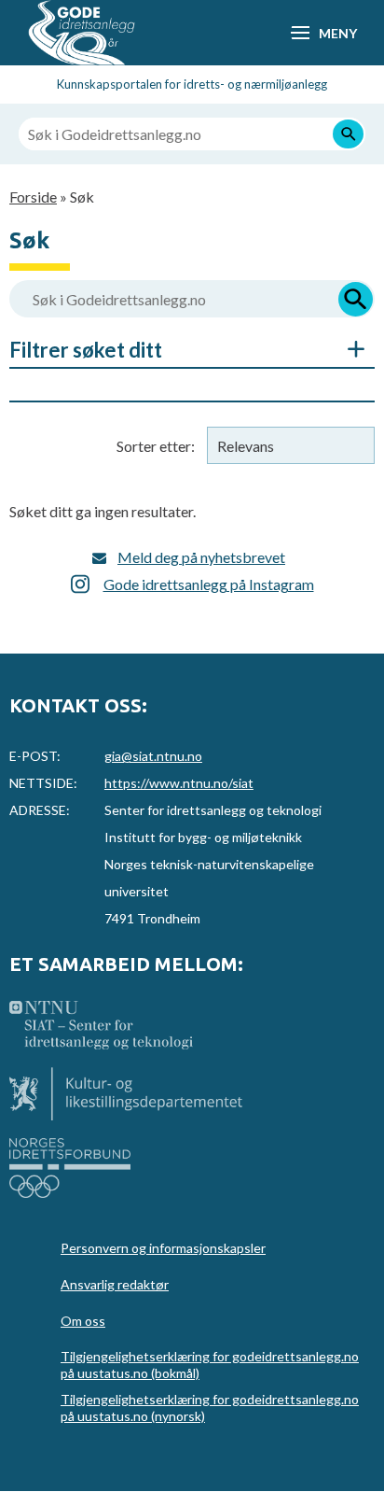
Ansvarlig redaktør (115, 1284)
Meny (337, 33)
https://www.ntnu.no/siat (179, 783)
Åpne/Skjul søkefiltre (346, 349)
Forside (33, 196)
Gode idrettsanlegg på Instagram (208, 584)
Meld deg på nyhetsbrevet (201, 557)
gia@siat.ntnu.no (153, 756)
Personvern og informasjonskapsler (163, 1248)
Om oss (83, 1321)
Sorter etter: (156, 446)
